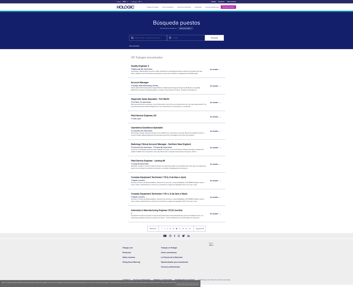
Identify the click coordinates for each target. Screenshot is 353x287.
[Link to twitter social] (183, 236)
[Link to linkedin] (189, 236)
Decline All (187, 284)
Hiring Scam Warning (131, 262)
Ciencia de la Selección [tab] (184, 7)
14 (170, 229)
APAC (124, 1)
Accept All (179, 284)
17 (179, 229)
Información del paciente (185, 280)
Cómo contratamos (169, 252)
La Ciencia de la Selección (172, 257)
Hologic (213, 1)
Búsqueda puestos (228, 7)
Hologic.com (128, 248)
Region (119, 1)
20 (189, 229)
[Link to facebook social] (174, 236)
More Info (195, 284)
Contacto (126, 280)
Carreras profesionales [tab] (212, 7)
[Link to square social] (178, 236)
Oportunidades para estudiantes (174, 262)
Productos (221, 1)
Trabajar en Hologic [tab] (152, 7)
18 (183, 229)
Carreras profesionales (170, 267)
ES (139, 1)
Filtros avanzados (134, 46)
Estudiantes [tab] (198, 7)
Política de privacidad (141, 280)
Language (134, 1)
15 (173, 229)
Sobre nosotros (231, 1)
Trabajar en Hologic (169, 248)
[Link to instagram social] (170, 236)
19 (186, 229)
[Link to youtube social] (164, 236)
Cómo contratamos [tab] (168, 7)
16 (176, 229)
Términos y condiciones (162, 280)
